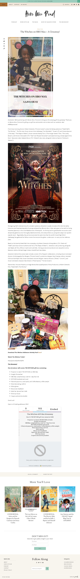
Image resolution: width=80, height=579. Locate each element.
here (39, 352)
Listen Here (49, 1)
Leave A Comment (33, 474)
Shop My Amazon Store (48, 22)
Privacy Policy (8, 570)
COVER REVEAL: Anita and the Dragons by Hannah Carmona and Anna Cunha (13, 518)
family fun (40, 29)
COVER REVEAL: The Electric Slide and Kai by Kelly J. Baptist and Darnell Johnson (49, 518)
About (11, 4)
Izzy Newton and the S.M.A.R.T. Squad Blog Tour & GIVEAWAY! (67, 517)
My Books (24, 4)
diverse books (68, 568)
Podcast (14, 22)
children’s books (69, 562)
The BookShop (64, 22)
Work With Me (24, 22)
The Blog (35, 22)
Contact (16, 4)
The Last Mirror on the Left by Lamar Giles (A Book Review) (31, 517)
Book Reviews (68, 564)
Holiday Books (68, 566)
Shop (3, 4)
